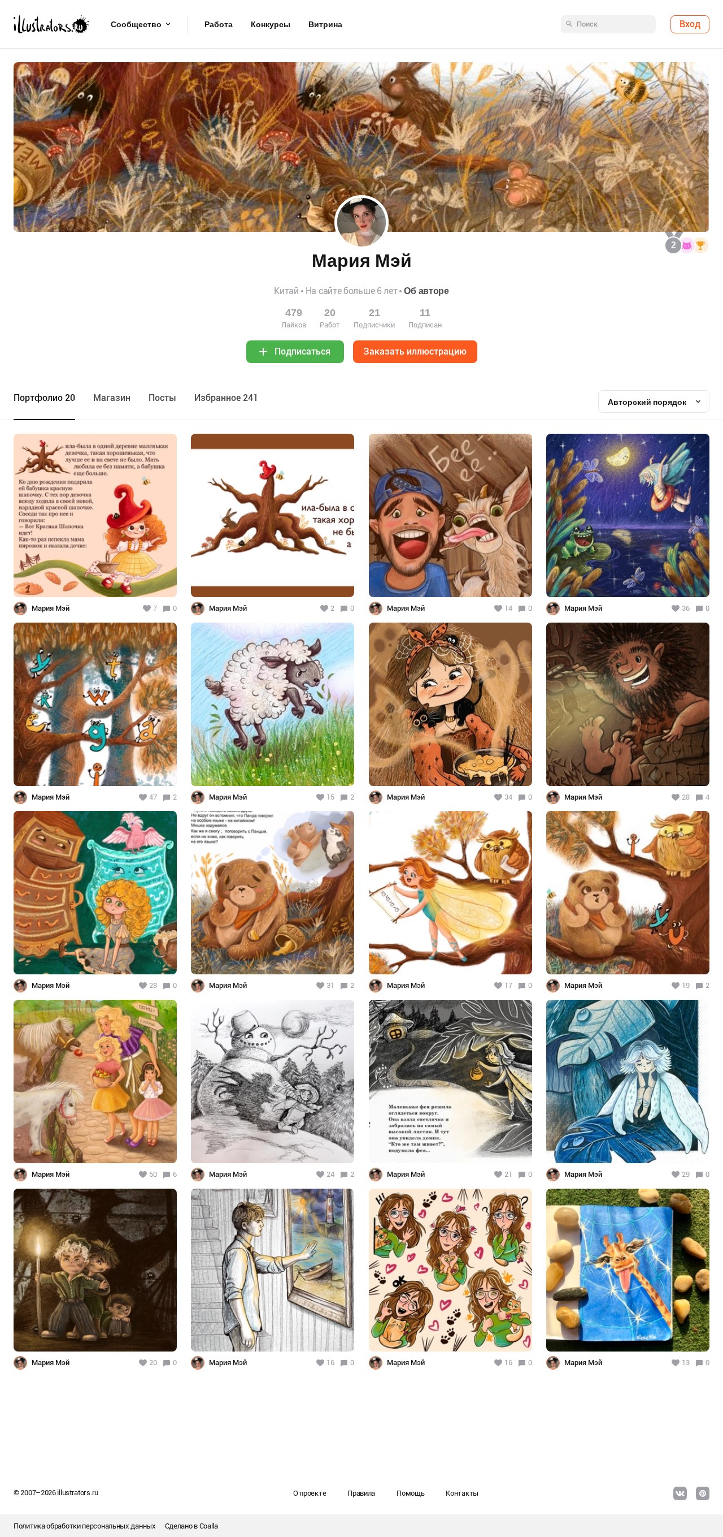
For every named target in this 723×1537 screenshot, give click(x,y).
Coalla (208, 1526)
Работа (218, 24)
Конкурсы (270, 24)
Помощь (410, 1493)
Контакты (462, 1493)
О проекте (309, 1493)
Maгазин (111, 397)
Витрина (325, 24)
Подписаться (302, 351)
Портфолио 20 (44, 397)
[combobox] (653, 401)
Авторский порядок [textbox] (647, 402)
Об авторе (426, 291)
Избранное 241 (226, 397)
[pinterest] (702, 1493)
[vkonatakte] (680, 1493)
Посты (162, 397)
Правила (361, 1493)
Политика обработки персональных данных (85, 1526)
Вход (690, 24)
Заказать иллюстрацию (415, 351)
